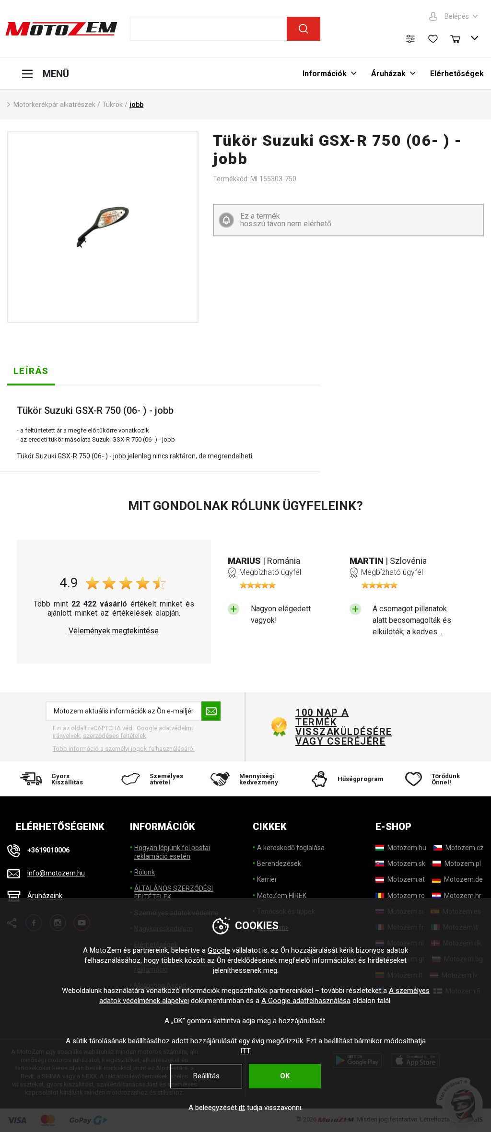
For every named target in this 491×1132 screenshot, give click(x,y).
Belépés (456, 16)
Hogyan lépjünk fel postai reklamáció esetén (172, 852)
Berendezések (279, 863)
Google (219, 950)
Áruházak (388, 73)
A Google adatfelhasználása (306, 1000)
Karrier (267, 879)
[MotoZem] (61, 28)
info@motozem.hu (56, 873)
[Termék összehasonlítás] (410, 39)
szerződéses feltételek (114, 735)
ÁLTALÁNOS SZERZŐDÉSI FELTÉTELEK (173, 893)
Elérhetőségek (457, 73)
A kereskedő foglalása (291, 848)
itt (242, 1107)
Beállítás (206, 1076)
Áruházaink (44, 896)
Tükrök (112, 104)
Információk (325, 73)
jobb (136, 104)
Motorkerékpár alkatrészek (54, 104)
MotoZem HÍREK (281, 895)
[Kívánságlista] (433, 39)
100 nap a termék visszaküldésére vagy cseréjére (343, 727)
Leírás (31, 371)
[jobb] (103, 227)
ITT (245, 1051)
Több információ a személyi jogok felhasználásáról (124, 748)
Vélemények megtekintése (114, 631)
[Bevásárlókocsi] (459, 38)
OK (285, 1076)
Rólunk (144, 872)
